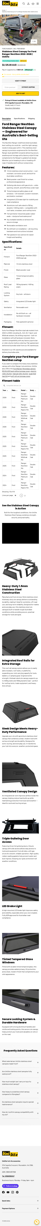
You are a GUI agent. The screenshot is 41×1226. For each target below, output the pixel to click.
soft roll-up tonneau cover (20, 376)
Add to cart (20, 93)
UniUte (8, 1221)
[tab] (6, 118)
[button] (33, 3)
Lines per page (7, 495)
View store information (12, 108)
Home (3, 10)
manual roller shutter (20, 374)
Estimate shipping (28, 87)
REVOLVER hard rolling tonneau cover (16, 371)
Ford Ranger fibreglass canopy (24, 369)
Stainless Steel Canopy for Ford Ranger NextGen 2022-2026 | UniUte (20, 11)
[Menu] (37, 3)
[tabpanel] (20, 249)
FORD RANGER (7, 49)
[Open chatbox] (36, 1222)
